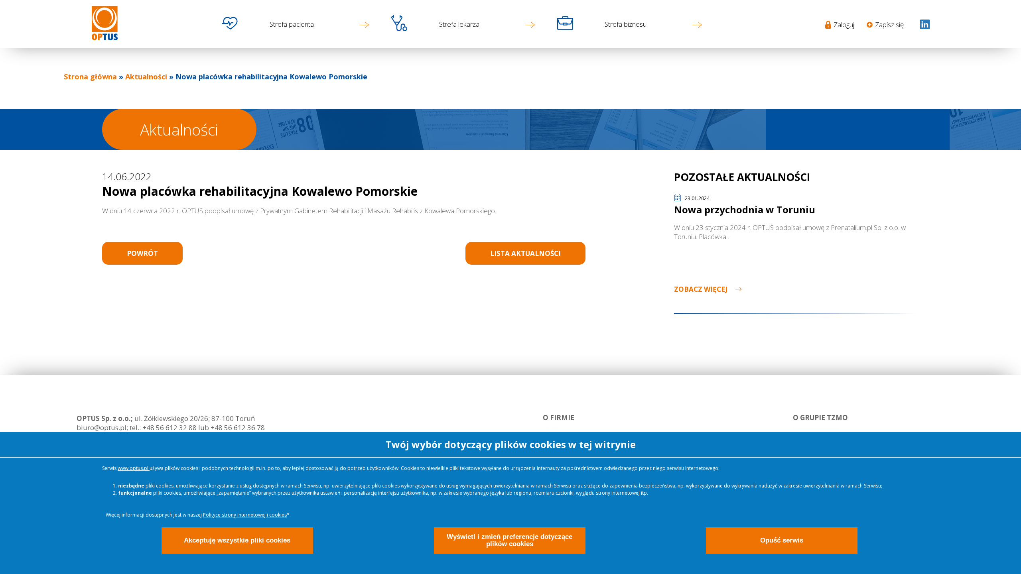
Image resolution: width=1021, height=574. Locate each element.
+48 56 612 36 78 (237, 427)
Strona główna (90, 76)
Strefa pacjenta (292, 24)
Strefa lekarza (459, 24)
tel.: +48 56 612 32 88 (163, 427)
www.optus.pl (134, 468)
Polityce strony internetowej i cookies (245, 514)
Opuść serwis (781, 540)
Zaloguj (844, 24)
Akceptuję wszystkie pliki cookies (237, 540)
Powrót (142, 253)
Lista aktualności (525, 253)
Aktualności (146, 76)
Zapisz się (889, 24)
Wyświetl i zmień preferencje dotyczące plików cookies (509, 540)
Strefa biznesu (626, 24)
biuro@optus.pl (101, 427)
